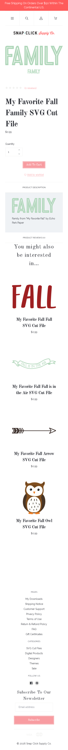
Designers (34, 658)
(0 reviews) (30, 88)
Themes (34, 663)
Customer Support (34, 609)
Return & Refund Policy (34, 624)
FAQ (34, 629)
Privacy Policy (34, 614)
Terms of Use (34, 619)
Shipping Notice (34, 604)
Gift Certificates (34, 634)
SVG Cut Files (34, 648)
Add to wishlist (35, 174)
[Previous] (9, 72)
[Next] (58, 72)
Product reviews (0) (34, 237)
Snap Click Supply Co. (38, 743)
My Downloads (34, 599)
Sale (34, 668)
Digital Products (34, 653)
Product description (34, 187)
